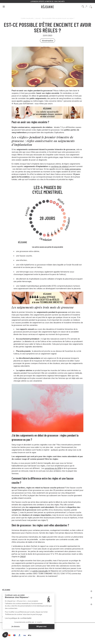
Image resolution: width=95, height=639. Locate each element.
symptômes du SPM (53, 468)
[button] (5, 635)
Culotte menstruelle (27, 18)
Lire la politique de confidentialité (18, 618)
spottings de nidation (59, 166)
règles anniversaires (73, 169)
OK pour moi (41, 626)
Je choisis (15, 626)
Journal (37, 18)
